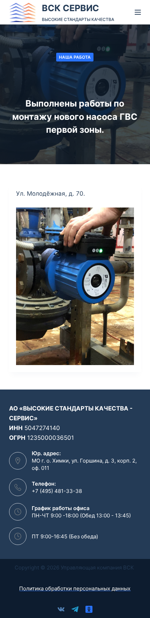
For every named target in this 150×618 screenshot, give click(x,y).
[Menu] (138, 12)
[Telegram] (75, 609)
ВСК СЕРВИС (70, 8)
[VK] (61, 609)
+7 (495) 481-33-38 (57, 491)
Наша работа (75, 57)
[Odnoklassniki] (88, 609)
